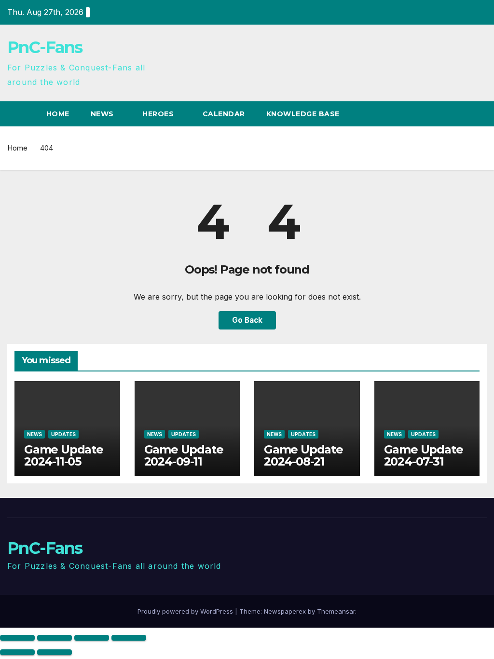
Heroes (159, 114)
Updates (63, 434)
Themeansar (336, 611)
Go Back (247, 320)
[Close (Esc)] (128, 638)
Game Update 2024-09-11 (183, 455)
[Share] (91, 638)
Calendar (224, 114)
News (103, 114)
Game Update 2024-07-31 (423, 455)
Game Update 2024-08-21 (303, 455)
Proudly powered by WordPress (186, 611)
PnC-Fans (44, 47)
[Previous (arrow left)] (17, 652)
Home (57, 114)
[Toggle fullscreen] (54, 638)
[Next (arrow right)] (54, 652)
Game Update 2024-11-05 (63, 455)
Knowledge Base (304, 114)
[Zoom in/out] (17, 638)
